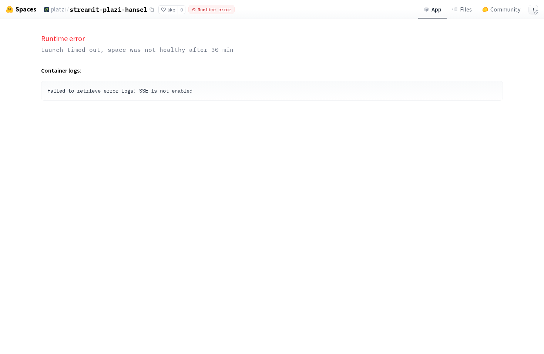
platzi (58, 9)
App (436, 9)
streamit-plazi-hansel (108, 9)
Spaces (26, 9)
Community (505, 9)
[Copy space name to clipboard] (152, 9)
